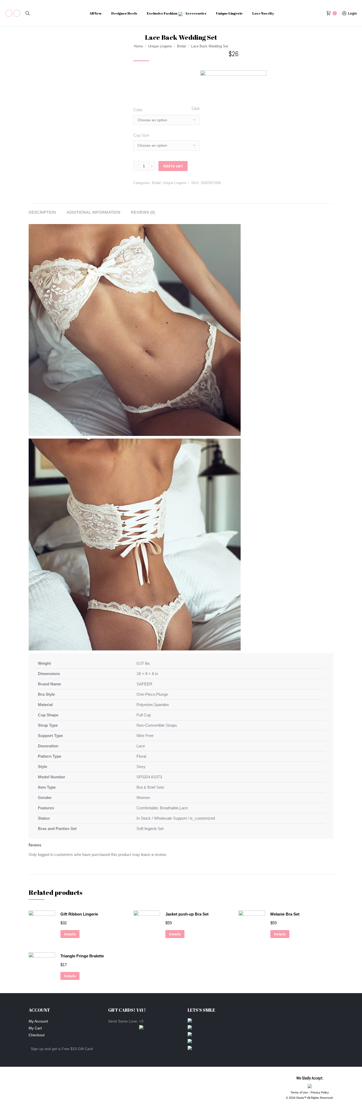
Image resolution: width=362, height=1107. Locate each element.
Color (138, 110)
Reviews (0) (143, 212)
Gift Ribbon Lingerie (79, 914)
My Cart (35, 1028)
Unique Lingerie (160, 46)
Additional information (93, 212)
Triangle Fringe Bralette (82, 956)
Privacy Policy (320, 1092)
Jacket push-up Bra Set (187, 914)
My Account (38, 1021)
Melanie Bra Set (284, 914)
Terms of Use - (300, 1092)
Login (352, 13)
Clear (196, 108)
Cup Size (141, 135)
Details (70, 934)
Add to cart (173, 166)
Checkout (37, 1035)
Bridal (181, 46)
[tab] (42, 209)
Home (138, 46)
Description (42, 212)
